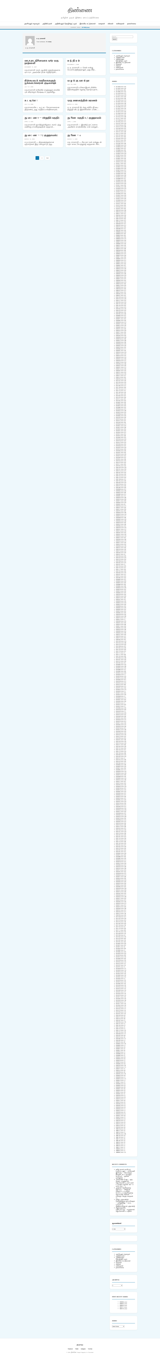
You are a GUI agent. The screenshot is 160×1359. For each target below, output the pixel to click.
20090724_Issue (120, 247)
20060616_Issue (120, 516)
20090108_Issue (119, 294)
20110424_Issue (120, 95)
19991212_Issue (119, 1132)
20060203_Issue (120, 546)
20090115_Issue (119, 292)
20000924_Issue (120, 1044)
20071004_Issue (119, 401)
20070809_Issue (119, 414)
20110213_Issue (120, 112)
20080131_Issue (120, 372)
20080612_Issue (120, 340)
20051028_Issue (120, 573)
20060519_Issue (119, 523)
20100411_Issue (119, 185)
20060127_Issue (120, 548)
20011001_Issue (119, 942)
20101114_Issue (119, 133)
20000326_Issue (120, 1107)
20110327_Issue (120, 102)
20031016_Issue (120, 760)
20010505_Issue (119, 984)
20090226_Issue (120, 282)
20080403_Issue (120, 357)
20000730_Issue (119, 1065)
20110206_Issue (120, 113)
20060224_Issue (120, 541)
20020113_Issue (120, 913)
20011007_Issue (119, 940)
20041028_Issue (120, 658)
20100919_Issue (119, 147)
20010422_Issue (120, 987)
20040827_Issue (120, 673)
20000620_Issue (120, 1077)
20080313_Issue (120, 362)
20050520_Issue (119, 609)
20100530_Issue (119, 173)
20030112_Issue (120, 826)
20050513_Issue (119, 611)
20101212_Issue (120, 127)
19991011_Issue (119, 1147)
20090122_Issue (120, 290)
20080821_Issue (120, 324)
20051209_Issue (119, 561)
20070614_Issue (120, 427)
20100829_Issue (120, 152)
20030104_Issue (120, 828)
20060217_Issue (120, 543)
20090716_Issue (119, 249)
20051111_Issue (119, 569)
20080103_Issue (120, 379)
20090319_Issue (119, 277)
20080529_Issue (120, 344)
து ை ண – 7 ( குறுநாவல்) (41, 135)
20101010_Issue (119, 142)
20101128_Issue (120, 130)
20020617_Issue (120, 877)
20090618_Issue (120, 255)
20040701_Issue (119, 688)
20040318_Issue (120, 721)
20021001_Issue (119, 852)
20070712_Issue (119, 421)
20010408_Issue (120, 990)
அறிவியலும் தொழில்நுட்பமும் (66, 24)
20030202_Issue (120, 821)
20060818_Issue (120, 499)
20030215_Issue (120, 818)
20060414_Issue (120, 531)
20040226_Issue (120, 726)
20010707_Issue (119, 965)
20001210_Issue (119, 1019)
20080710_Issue (119, 334)
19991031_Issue (119, 1142)
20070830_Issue (120, 409)
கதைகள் (101, 24)
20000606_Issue (120, 1084)
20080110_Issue (119, 377)
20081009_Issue (119, 312)
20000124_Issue (120, 1122)
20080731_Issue (120, 329)
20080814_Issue (120, 325)
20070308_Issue (120, 451)
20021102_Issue (120, 843)
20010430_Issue (120, 985)
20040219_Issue (120, 728)
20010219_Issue (119, 1002)
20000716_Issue (119, 1070)
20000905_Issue (119, 1055)
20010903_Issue (119, 950)
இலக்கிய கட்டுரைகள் (88, 24)
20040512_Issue (120, 706)
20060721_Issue (120, 507)
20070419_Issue (119, 441)
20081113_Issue (120, 307)
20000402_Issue (120, 1105)
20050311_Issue (119, 626)
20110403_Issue (120, 100)
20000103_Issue (119, 1127)
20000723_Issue (120, 1067)
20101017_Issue (119, 140)
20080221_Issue (120, 367)
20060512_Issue (120, 524)
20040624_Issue (120, 690)
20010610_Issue (119, 973)
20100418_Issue (120, 183)
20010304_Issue (120, 999)
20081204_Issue (120, 302)
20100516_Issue (119, 177)
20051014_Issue (119, 576)
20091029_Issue (119, 224)
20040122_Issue (120, 735)
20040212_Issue (120, 730)
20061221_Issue (120, 469)
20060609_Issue (120, 518)
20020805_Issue (120, 865)
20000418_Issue (120, 1099)
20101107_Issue (119, 135)
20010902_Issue (119, 952)
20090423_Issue (120, 269)
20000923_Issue (120, 1045)
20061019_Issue (119, 484)
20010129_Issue (119, 1007)
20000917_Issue (119, 1049)
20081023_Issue (120, 309)
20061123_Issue (120, 476)
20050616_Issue (120, 604)
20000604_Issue (120, 1085)
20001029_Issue (119, 1034)
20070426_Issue (120, 439)
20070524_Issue (120, 432)
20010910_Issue (119, 948)
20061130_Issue (120, 474)
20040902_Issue (120, 671)
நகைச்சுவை (131, 24)
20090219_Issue (119, 284)
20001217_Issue (119, 1017)
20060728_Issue (120, 506)
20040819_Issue (120, 676)
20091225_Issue (120, 210)
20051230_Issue (120, 556)
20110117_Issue (119, 118)
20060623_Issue (120, 514)
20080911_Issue (119, 319)
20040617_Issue (120, 693)
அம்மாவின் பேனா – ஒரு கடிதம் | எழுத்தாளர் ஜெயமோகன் (124, 1181)
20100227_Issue (120, 195)
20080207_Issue (120, 371)
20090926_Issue (120, 232)
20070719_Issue (119, 419)
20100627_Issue (120, 167)
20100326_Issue (120, 188)
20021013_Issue (120, 848)
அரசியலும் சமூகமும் (32, 24)
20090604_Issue (120, 259)
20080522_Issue (120, 345)
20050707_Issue (119, 599)
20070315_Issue (119, 449)
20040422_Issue (120, 713)
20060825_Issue (120, 497)
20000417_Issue (119, 1100)
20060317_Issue (120, 538)
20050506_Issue (119, 613)
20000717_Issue (119, 1069)
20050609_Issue (119, 606)
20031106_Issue (120, 753)
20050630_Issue (120, 601)
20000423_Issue (120, 1097)
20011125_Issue (119, 925)
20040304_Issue (120, 725)
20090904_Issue (119, 237)
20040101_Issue (119, 740)
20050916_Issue (119, 583)
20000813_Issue (120, 1062)
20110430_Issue (120, 93)
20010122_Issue (120, 1009)
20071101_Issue (119, 394)
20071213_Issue (120, 384)
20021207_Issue (120, 835)
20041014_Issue (120, 661)
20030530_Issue (120, 793)
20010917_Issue (119, 945)
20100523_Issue (120, 175)
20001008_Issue (119, 1039)
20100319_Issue (119, 190)
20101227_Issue (120, 123)
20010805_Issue (119, 958)
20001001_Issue (119, 1042)
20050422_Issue (120, 616)
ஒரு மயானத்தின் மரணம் (82, 101)
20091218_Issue (120, 212)
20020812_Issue (120, 863)
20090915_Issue (119, 235)
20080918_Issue (120, 317)
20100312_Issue (120, 192)
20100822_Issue (120, 153)
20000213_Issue (120, 1117)
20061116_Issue (120, 477)
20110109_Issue (119, 120)
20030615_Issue (120, 790)
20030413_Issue (120, 805)
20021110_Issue (119, 842)
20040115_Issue (119, 736)
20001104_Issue (119, 1032)
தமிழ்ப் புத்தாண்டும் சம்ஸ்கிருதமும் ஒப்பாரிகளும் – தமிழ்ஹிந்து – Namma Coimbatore (125, 1202)
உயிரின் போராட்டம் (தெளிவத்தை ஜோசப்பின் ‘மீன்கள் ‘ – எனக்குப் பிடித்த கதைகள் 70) (124, 1194)
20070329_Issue (120, 446)
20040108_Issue (120, 738)
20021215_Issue (120, 833)
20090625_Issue (120, 254)
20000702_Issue (119, 1074)
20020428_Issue (120, 888)
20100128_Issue (120, 202)
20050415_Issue (119, 618)
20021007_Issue (119, 850)
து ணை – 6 (74, 135)
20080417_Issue (120, 354)
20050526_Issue (120, 608)
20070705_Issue (119, 422)
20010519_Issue (119, 980)
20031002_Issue (120, 763)
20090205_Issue (119, 287)
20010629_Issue (120, 968)
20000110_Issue (119, 1125)
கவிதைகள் (120, 24)
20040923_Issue (120, 666)
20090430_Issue (120, 267)
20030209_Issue (120, 820)
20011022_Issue (120, 937)
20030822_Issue (120, 773)
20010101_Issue (119, 1014)
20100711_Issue (119, 163)
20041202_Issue (120, 648)
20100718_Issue (119, 162)
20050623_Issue (120, 603)
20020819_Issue (120, 862)
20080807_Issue (120, 327)
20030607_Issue (120, 791)
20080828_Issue (120, 322)
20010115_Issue (119, 1010)
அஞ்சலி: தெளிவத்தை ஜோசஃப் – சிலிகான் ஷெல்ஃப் (123, 1189)
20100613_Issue (120, 170)
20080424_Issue (120, 352)
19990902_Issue (119, 1152)
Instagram (83, 1349)
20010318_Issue (120, 995)
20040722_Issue (120, 683)
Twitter (76, 1349)
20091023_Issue (120, 225)
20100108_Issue (119, 207)
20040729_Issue (120, 681)
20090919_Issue (119, 234)
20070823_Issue (120, 411)
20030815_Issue (120, 775)
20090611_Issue (119, 257)
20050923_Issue (120, 581)
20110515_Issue (119, 90)
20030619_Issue (120, 788)
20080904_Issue (120, 320)
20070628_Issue (120, 424)
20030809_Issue (120, 776)
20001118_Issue (119, 1029)
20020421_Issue (120, 890)
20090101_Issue (119, 295)
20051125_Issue (119, 566)
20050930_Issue (119, 579)
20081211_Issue (120, 300)
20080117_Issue (119, 376)
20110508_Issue (119, 92)
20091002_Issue (119, 230)
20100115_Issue (119, 205)
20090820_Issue (120, 240)
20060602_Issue (120, 519)
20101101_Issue (119, 137)
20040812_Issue (120, 678)
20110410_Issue (119, 98)
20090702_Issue (119, 252)
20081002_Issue (120, 314)
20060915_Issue (119, 492)
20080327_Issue (120, 359)
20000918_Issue (119, 1047)
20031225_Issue (120, 741)
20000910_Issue (119, 1052)
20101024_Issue (120, 138)
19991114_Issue (119, 1139)
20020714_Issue (120, 870)
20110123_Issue (120, 117)
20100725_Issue (119, 160)
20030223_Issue (120, 816)
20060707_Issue (119, 511)
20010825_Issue (120, 953)
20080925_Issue (120, 315)
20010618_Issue (120, 972)
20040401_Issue (120, 718)
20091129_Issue (119, 217)
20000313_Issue (120, 1110)
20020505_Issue (119, 887)
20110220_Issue (120, 110)
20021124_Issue (120, 838)
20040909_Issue (119, 669)
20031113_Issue (120, 751)
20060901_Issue (119, 496)
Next (47, 158)
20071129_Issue (119, 387)
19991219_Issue (119, 1129)
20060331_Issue (120, 534)
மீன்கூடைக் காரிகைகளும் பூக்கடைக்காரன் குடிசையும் (40, 82)
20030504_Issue (120, 800)
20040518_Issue (120, 703)
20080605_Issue (120, 342)
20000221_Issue (120, 1115)
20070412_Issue (120, 442)
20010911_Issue (119, 947)
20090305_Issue (119, 280)
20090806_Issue (120, 244)
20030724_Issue (120, 780)
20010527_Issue (119, 977)
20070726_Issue (120, 417)
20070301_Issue (119, 452)
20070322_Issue (120, 447)
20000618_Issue (120, 1079)
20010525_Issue (119, 978)
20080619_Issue (120, 339)
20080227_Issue (120, 366)
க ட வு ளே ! (31, 101)
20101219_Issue (119, 125)
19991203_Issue (119, 1134)
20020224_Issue (120, 903)
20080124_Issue (120, 374)
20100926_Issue (120, 145)
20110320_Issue (120, 103)
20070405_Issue (119, 444)
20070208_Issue (120, 457)
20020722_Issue (120, 868)
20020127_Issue (120, 910)
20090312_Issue (120, 279)
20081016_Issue (120, 310)
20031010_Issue (119, 761)
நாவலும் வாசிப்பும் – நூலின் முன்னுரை (123, 1176)
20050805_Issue (119, 593)
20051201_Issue (119, 564)
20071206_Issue (120, 386)
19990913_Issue (119, 1151)
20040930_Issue (120, 664)
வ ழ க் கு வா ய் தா (78, 81)
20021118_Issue (120, 840)
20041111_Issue (119, 654)
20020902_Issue (120, 858)
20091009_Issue (119, 229)
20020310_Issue (120, 900)
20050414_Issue (120, 619)
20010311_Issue (119, 997)
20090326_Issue (120, 275)
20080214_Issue (120, 369)
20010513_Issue (119, 982)
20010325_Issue (120, 994)
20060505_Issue (119, 526)
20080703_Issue (120, 335)
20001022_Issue (120, 1035)
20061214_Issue (120, 471)
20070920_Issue (119, 404)
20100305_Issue (119, 193)
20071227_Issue (120, 381)
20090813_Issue (120, 242)
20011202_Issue (120, 923)
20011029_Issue (119, 933)
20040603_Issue (120, 698)
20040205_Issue (120, 731)
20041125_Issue (120, 649)
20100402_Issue (120, 187)
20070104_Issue (119, 466)
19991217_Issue (119, 1130)
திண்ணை (80, 10)
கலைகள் (110, 24)
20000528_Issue (120, 1087)
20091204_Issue (120, 215)
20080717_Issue (119, 332)
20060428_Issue (120, 528)
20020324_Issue (120, 897)
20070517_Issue (119, 434)
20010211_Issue (119, 1004)
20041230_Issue (120, 641)
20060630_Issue (120, 512)
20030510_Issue (119, 798)
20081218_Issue (120, 299)
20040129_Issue (120, 733)
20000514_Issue (119, 1092)
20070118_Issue (119, 462)
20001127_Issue (119, 1024)
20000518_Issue (119, 1090)
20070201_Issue (119, 459)
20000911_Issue (119, 1050)
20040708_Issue (120, 686)
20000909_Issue (119, 1054)
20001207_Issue (119, 1020)
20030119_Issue (119, 825)
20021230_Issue (120, 830)
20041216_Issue (120, 644)
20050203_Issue (120, 633)
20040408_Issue (120, 716)
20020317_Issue (120, 898)
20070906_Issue (119, 407)
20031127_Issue (120, 748)
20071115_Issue (119, 391)
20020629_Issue (120, 873)
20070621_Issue (120, 426)
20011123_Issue (120, 927)
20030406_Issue (120, 806)
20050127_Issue (119, 634)
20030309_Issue (120, 813)
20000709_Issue (119, 1072)
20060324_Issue (120, 536)
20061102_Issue (120, 481)
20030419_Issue (120, 803)
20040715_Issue (119, 685)
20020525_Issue (120, 882)
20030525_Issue (120, 795)
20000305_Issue (119, 1112)
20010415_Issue (119, 989)
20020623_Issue (120, 875)
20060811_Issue (120, 501)
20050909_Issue (119, 584)
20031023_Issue (120, 756)
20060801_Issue (120, 504)
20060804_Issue (120, 502)
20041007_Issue (119, 663)
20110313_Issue (120, 105)
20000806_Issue (120, 1064)
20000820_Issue (120, 1059)
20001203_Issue (120, 1022)
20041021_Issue (120, 659)
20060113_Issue (120, 551)
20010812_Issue (120, 957)
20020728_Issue (120, 867)
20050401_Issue (119, 623)
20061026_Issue (120, 482)
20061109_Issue (119, 479)
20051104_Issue (119, 571)
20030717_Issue (119, 781)
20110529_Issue (85, 27)
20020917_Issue (119, 855)
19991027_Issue (119, 1144)
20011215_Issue (119, 920)
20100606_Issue (120, 172)
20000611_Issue (119, 1082)
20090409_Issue (119, 272)
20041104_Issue (120, 656)
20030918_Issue (120, 766)
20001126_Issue (120, 1025)
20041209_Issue (120, 646)
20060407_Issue (120, 533)
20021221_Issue (120, 832)
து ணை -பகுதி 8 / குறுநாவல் (84, 118)
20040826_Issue (120, 675)
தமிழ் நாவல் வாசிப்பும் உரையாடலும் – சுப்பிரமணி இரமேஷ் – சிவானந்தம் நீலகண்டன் (125, 1172)
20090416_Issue (120, 270)
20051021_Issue (119, 574)
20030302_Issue (120, 815)
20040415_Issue (120, 715)
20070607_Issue (119, 429)
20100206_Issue (120, 200)
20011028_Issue (120, 935)
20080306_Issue (120, 364)
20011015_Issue (119, 938)
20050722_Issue (120, 596)
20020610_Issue (120, 878)
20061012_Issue (120, 486)
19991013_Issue (119, 1146)
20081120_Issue (120, 305)
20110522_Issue (120, 88)
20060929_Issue (120, 489)
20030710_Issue (119, 783)
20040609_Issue (120, 696)
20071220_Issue (120, 382)
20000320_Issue (120, 1109)
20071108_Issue (119, 392)
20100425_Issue (120, 182)
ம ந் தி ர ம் (73, 61)
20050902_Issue (119, 586)
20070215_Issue (119, 456)
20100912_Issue (119, 148)
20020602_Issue (120, 880)
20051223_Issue (120, 558)
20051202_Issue (120, 563)
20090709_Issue (119, 250)
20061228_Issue (120, 467)
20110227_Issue (120, 108)
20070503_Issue (119, 437)
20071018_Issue (119, 397)
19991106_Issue (119, 1141)
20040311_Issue (120, 723)
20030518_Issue (120, 796)
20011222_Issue (120, 918)
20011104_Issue (119, 932)
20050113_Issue (119, 638)
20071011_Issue (119, 399)
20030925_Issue (120, 765)
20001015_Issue (119, 1037)
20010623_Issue (120, 970)
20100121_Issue (119, 204)
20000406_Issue (120, 1104)
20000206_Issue (120, 1119)
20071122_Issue (120, 389)
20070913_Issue (119, 406)
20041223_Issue (120, 643)
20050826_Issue (120, 588)
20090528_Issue (120, 260)
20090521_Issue (119, 262)
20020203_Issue (120, 908)
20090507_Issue (119, 265)
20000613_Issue (120, 1080)
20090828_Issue (120, 239)
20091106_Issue (119, 222)
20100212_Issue (120, 198)
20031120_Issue (120, 750)
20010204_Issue (120, 1005)
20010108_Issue (119, 1012)
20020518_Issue (120, 883)
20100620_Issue (120, 168)
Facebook (70, 1349)
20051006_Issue (119, 578)
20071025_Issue (119, 396)
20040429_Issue (120, 710)
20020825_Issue (120, 860)
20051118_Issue (119, 568)
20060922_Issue (120, 491)
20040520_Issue (120, 701)
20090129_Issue (119, 289)
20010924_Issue (120, 943)
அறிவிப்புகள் (47, 24)
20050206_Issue (120, 631)
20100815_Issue (119, 155)
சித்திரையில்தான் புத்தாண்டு (125, 1206)
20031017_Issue (119, 758)
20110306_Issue (120, 107)
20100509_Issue (119, 178)
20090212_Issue (120, 285)
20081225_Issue (120, 297)
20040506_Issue (120, 708)
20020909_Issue (119, 857)
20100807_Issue (119, 157)
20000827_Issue (120, 1057)
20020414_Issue (120, 892)
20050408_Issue (120, 621)
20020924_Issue (120, 853)
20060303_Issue (120, 539)
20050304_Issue (120, 628)
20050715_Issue (119, 598)
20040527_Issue (120, 700)
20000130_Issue (119, 1120)
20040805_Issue (120, 680)
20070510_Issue (119, 436)
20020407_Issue (120, 893)
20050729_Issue (119, 594)
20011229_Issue (120, 917)
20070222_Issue (120, 454)
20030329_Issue (120, 808)
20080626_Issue (120, 337)
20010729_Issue (119, 960)
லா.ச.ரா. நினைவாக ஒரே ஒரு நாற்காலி (42, 62)
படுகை (129, 1211)
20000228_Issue (120, 1114)
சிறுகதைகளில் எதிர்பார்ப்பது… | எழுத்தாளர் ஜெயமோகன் (125, 1209)
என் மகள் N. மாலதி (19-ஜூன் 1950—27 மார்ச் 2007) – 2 (125, 1184)
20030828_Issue (120, 771)
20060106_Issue (120, 553)
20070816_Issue (120, 412)
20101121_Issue (119, 132)
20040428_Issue (120, 711)
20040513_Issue (120, 705)
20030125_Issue (120, 823)
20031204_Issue (120, 746)
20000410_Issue (119, 1102)
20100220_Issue (120, 197)
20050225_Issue (120, 629)
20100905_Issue (119, 150)
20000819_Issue (119, 1060)
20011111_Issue (119, 930)
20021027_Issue (120, 845)
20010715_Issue (119, 963)
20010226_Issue (120, 1000)
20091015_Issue (119, 227)
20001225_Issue (120, 1015)
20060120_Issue (120, 549)
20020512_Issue (120, 885)
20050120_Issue (119, 636)
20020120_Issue (120, 912)
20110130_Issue (119, 115)
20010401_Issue (119, 992)
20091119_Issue (119, 219)
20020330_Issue (120, 895)
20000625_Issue (120, 1075)
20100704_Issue (119, 165)
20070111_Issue (119, 464)
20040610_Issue (120, 695)
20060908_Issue (120, 494)
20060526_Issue (120, 521)
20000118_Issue (119, 1124)
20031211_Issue (120, 745)
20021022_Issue (120, 847)
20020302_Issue (120, 902)
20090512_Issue (119, 264)
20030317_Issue (120, 811)
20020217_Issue (120, 905)
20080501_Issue (119, 350)
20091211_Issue (119, 214)
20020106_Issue (120, 915)
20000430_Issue (120, 1095)
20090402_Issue (120, 274)
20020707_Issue (119, 872)
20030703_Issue (120, 785)
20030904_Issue (120, 770)
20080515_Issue (119, 347)
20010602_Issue (120, 975)
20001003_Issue (119, 1040)
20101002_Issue (119, 143)
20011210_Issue (119, 922)
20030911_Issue (119, 768)
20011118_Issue (119, 928)
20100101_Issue (119, 209)
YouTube (90, 1349)
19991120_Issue (119, 1137)
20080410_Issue (120, 355)
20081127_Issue (120, 304)
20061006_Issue (120, 487)
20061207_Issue (120, 472)
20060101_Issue (119, 554)
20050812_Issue (120, 591)
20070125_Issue (119, 461)
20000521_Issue (119, 1089)
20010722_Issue (120, 962)
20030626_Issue (120, 786)
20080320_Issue (120, 361)
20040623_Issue (120, 691)
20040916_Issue (120, 668)
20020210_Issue (120, 907)
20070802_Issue (120, 416)
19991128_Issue (119, 1135)
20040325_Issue (120, 720)
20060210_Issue (120, 544)
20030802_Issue (120, 778)
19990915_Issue (119, 1149)
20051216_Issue (120, 559)
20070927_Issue (119, 402)
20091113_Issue (119, 220)
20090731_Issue (119, 245)
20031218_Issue (120, 743)
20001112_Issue (119, 1030)
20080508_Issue (120, 349)
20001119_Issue (119, 1027)
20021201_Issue (120, 837)
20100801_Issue (119, 158)
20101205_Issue (119, 128)
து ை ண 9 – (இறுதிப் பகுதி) (42, 118)
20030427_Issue (120, 801)
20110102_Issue (119, 122)
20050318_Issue (120, 624)
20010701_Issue (119, 967)
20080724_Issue (120, 330)
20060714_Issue (120, 509)
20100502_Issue (119, 180)
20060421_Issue (120, 529)
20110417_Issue (119, 97)
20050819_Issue (119, 589)
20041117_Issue (119, 653)
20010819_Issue (119, 955)
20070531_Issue (119, 431)
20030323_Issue (120, 810)
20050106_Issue (119, 639)
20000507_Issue (119, 1094)
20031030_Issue (120, 755)
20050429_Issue (120, 614)
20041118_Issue (120, 651)
